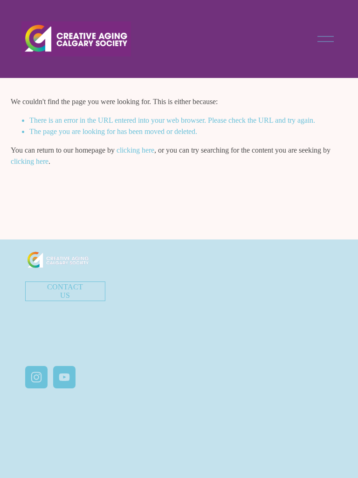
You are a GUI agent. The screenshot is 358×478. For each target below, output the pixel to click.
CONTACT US (65, 291)
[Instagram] (36, 377)
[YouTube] (64, 377)
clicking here (135, 150)
